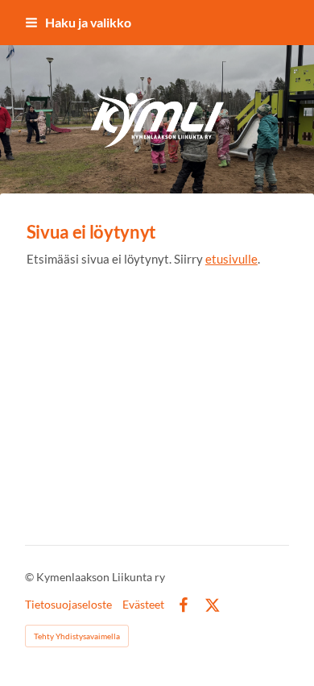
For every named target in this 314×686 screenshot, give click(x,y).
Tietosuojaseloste (68, 604)
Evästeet (143, 604)
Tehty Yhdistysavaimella (77, 636)
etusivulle (231, 259)
